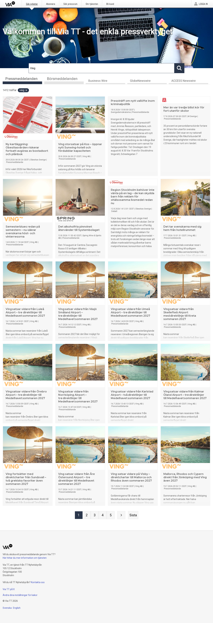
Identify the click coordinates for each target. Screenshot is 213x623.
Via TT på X (9, 589)
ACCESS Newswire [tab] (183, 80)
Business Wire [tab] (97, 80)
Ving (21, 90)
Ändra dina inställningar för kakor (20, 595)
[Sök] (179, 68)
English (16, 608)
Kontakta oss (38, 582)
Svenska (7, 608)
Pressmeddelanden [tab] (21, 79)
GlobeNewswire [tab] (140, 80)
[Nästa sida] (121, 515)
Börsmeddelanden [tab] (62, 79)
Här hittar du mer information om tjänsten (25, 558)
